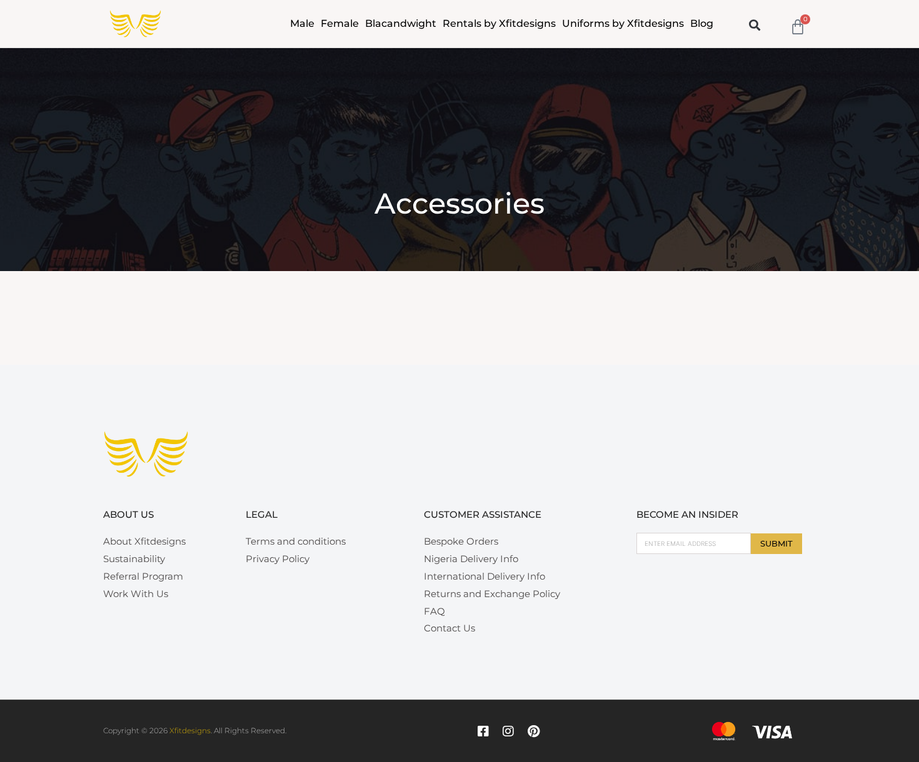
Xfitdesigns (190, 730)
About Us (128, 514)
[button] (755, 24)
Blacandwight (400, 23)
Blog (701, 23)
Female (340, 23)
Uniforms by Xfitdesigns (623, 23)
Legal (262, 514)
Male (302, 23)
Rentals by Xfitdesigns (499, 23)
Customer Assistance (482, 514)
